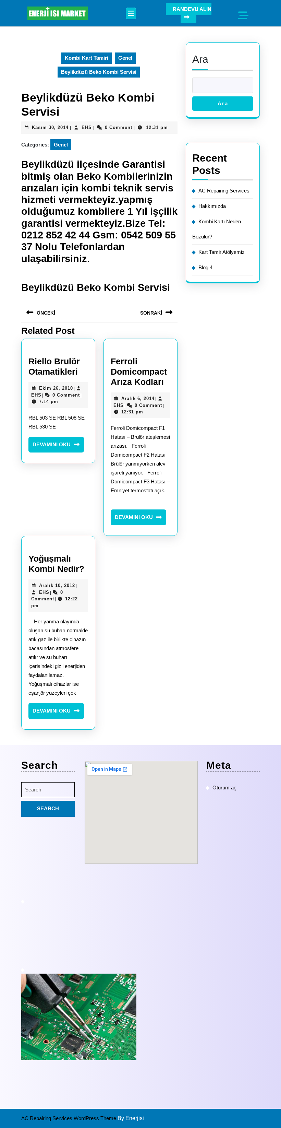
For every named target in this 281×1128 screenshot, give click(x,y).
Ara (200, 59)
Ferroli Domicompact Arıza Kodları (139, 371)
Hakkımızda (212, 206)
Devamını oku (58, 447)
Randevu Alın (192, 9)
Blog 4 (205, 267)
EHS (87, 127)
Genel (125, 58)
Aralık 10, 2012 (57, 585)
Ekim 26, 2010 (56, 388)
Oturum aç (224, 787)
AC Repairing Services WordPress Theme (69, 1118)
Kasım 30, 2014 (50, 127)
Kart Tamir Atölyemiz (221, 252)
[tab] (131, 13)
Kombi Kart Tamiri (86, 58)
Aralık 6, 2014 (138, 398)
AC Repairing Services (223, 190)
